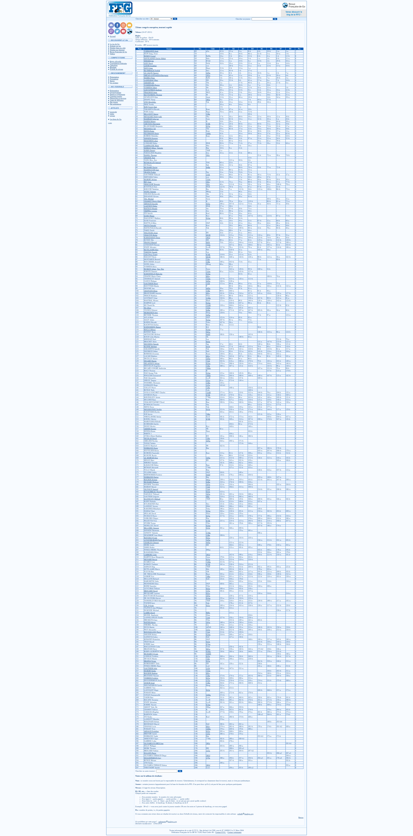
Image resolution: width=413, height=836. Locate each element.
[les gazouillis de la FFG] (117, 34)
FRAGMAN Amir (150, 92)
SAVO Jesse (148, 68)
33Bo (208, 383)
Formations (114, 79)
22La (208, 380)
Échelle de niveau (116, 69)
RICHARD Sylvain (151, 654)
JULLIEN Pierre (150, 753)
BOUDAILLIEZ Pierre (152, 632)
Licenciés (113, 112)
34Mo (208, 133)
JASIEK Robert (150, 121)
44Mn (208, 695)
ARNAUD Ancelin (151, 204)
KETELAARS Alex (151, 250)
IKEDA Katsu (149, 131)
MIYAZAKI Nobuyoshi (153, 116)
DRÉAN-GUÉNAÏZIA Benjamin (156, 75)
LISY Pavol (148, 63)
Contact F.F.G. (220, 832)
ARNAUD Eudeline (151, 731)
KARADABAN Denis (152, 237)
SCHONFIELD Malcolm (153, 274)
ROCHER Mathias (150, 673)
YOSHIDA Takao (150, 87)
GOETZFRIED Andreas (153, 90)
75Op (208, 179)
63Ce (208, 204)
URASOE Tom (149, 158)
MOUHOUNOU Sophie (153, 409)
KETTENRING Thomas (153, 95)
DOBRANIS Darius (151, 477)
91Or (208, 346)
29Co (208, 75)
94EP (208, 334)
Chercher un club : (143, 19)
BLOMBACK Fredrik (152, 70)
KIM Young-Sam (150, 107)
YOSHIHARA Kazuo (152, 85)
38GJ (208, 237)
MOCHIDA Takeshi (151, 344)
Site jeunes (114, 102)
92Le (208, 538)
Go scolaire (114, 83)
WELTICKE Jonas (151, 233)
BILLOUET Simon (151, 114)
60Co (208, 649)
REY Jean (147, 182)
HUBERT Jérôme (150, 179)
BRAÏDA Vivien (150, 661)
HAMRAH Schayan (151, 119)
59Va (208, 596)
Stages (112, 81)
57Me (208, 533)
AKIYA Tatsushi (150, 225)
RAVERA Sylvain (150, 538)
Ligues (112, 116)
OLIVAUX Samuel (151, 489)
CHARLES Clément (151, 542)
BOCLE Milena (150, 329)
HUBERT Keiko (150, 671)
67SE (208, 124)
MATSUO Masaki (150, 208)
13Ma (208, 298)
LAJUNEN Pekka (150, 206)
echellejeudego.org (245, 814)
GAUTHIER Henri (151, 283)
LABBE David (149, 613)
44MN (208, 654)
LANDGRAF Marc (151, 80)
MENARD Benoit (150, 559)
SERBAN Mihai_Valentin (153, 148)
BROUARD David (151, 591)
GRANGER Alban (150, 291)
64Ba (208, 167)
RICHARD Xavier (150, 167)
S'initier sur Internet (117, 50)
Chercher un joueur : (243, 19)
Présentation (114, 77)
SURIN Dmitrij (149, 150)
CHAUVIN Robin (150, 235)
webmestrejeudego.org (167, 822)
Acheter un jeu (115, 46)
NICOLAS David (150, 438)
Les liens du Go (115, 119)
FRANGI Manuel (150, 242)
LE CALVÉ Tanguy (151, 73)
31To (208, 385)
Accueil (113, 36)
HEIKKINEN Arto (151, 313)
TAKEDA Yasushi (150, 252)
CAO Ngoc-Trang (150, 254)
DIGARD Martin (150, 361)
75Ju (208, 259)
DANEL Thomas (150, 155)
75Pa (208, 366)
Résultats (113, 67)
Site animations (115, 104)
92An (208, 218)
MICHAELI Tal (150, 129)
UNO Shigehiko (150, 102)
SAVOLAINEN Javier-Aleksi (155, 58)
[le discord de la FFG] (111, 27)
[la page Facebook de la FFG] (117, 27)
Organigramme (115, 92)
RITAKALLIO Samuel (152, 162)
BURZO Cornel (150, 56)
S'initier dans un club (118, 48)
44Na (208, 73)
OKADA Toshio (150, 172)
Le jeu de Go (115, 44)
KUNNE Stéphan (150, 346)
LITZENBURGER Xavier (153, 540)
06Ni (208, 242)
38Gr (208, 100)
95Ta (208, 656)
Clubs (112, 114)
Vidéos (112, 54)
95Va (208, 126)
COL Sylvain (149, 605)
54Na (208, 359)
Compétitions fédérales (118, 63)
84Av (208, 342)
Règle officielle (115, 61)
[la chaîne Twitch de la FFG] (111, 34)
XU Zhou (147, 308)
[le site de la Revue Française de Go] (129, 34)
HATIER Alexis (150, 622)
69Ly (208, 276)
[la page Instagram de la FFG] (123, 27)
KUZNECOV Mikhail (152, 499)
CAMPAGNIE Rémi (151, 146)
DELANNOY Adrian (152, 363)
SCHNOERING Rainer (152, 327)
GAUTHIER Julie (150, 668)
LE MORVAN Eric (151, 458)
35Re (208, 114)
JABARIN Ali (149, 83)
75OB (208, 305)
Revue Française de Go (118, 52)
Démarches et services (118, 98)
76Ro (208, 414)
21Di (208, 175)
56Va (208, 484)
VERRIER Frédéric (151, 678)
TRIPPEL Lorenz (150, 211)
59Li (208, 155)
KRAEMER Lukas (151, 141)
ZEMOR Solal (149, 683)
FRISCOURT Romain (152, 184)
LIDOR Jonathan (150, 66)
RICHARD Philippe (151, 482)
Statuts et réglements (117, 94)
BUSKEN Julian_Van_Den (154, 269)
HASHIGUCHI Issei (151, 170)
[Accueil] (119, 9)
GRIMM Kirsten (150, 429)
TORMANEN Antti (151, 51)
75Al (208, 361)
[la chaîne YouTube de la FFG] (123, 34)
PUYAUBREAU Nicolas (153, 492)
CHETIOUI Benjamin (152, 124)
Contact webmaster (234, 832)
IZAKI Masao (149, 216)
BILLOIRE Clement (151, 528)
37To (208, 680)
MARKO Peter (149, 78)
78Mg (208, 368)
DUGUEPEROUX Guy (152, 758)
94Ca (208, 332)
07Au (208, 644)
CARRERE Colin (150, 555)
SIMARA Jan (149, 61)
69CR (208, 235)
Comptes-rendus (116, 96)
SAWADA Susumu (151, 138)
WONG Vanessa (150, 192)
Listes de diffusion (117, 100)
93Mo (208, 651)
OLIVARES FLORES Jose (153, 743)
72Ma (208, 562)
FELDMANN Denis (151, 133)
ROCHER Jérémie (150, 480)
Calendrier (114, 65)
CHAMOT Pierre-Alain (152, 201)
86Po (208, 613)
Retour (300, 817)
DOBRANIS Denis (151, 448)
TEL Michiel (149, 199)
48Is (207, 496)
